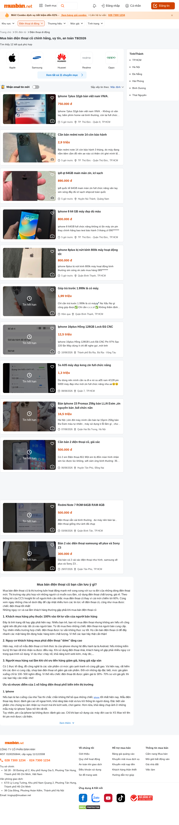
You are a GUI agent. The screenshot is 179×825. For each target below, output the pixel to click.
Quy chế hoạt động (89, 759)
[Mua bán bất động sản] (18, 6)
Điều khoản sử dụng (90, 769)
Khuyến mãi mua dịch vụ (125, 759)
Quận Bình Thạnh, (87, 275)
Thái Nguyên (139, 95)
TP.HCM (106, 122)
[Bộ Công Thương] (141, 801)
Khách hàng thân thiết (124, 769)
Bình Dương (139, 88)
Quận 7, (81, 391)
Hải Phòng (138, 81)
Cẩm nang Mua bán (157, 753)
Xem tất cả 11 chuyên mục (62, 75)
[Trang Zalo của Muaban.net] (95, 798)
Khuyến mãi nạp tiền (123, 764)
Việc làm (150, 769)
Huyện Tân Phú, (85, 467)
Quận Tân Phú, (85, 569)
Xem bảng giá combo (74, 15)
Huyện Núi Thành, (87, 199)
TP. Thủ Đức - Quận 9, (89, 122)
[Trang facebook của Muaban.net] (83, 798)
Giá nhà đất (152, 764)
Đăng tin (164, 5)
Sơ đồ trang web (88, 774)
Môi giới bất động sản (158, 759)
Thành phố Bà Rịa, (86, 352)
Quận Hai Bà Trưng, (87, 429)
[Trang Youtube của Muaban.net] (108, 798)
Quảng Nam (103, 199)
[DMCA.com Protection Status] (89, 808)
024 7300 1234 (39, 760)
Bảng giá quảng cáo (123, 753)
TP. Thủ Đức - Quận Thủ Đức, (93, 160)
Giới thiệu (84, 753)
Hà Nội (102, 429)
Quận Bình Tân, (85, 530)
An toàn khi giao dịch (90, 764)
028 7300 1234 (116, 15)
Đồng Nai (99, 467)
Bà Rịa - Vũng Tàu (106, 352)
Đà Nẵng (137, 74)
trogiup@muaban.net (19, 795)
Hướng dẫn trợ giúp (123, 774)
